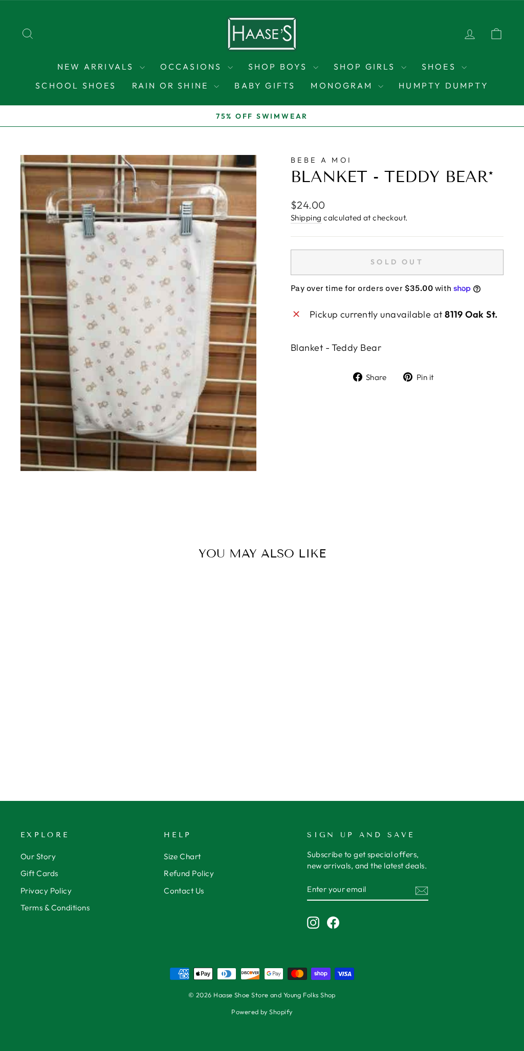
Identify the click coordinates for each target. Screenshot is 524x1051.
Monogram (343, 85)
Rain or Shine (172, 85)
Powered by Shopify (261, 1012)
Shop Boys (279, 66)
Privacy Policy (46, 891)
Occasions (192, 66)
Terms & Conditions (55, 907)
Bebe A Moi (321, 160)
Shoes (440, 66)
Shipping (306, 217)
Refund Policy (189, 873)
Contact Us (184, 891)
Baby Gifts (264, 85)
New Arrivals (97, 66)
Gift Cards (39, 873)
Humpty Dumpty (444, 85)
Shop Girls (366, 66)
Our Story (38, 856)
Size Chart (182, 856)
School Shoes (75, 85)
